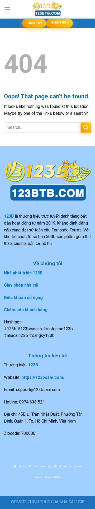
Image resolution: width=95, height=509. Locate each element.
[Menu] (7, 9)
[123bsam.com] (47, 9)
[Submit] (86, 127)
